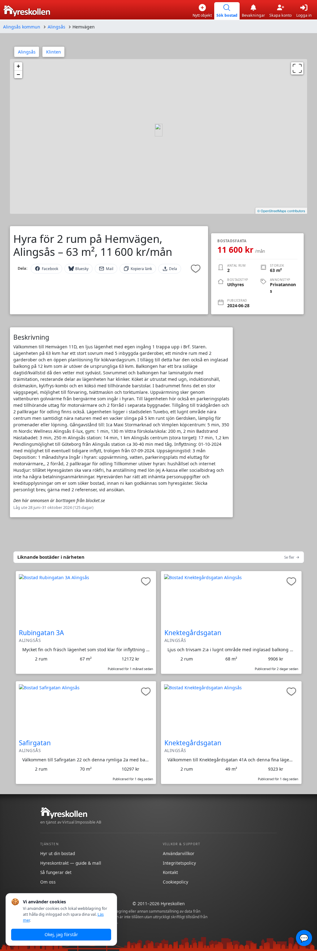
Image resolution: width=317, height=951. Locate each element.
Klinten (53, 52)
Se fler (289, 557)
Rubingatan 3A (41, 632)
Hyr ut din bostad (57, 853)
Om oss (48, 882)
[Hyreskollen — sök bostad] (26, 11)
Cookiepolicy (175, 882)
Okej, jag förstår (61, 934)
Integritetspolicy (179, 863)
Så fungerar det (56, 872)
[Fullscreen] (297, 68)
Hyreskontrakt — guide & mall (70, 863)
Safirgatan (35, 742)
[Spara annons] (195, 268)
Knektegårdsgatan (192, 632)
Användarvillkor (178, 853)
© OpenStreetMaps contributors (281, 210)
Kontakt (170, 872)
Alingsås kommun (21, 27)
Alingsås (56, 27)
